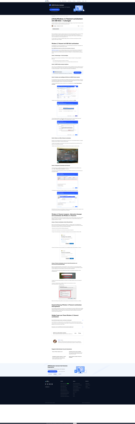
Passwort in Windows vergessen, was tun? (57, 351)
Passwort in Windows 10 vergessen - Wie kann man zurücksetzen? (75, 357)
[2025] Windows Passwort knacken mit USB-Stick (75, 351)
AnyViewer (87, 386)
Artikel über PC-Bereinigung (76, 390)
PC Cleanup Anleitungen (75, 386)
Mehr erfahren (70, 423)
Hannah (59, 340)
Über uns (74, 396)
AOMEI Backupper (87, 383)
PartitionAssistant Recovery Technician (65, 393)
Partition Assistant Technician (64, 389)
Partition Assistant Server (63, 386)
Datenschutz (83, 402)
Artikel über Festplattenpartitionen (77, 387)
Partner (74, 393)
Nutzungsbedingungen (87, 402)
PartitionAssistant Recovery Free (64, 390)
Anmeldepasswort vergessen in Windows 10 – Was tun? (59, 356)
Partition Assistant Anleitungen (76, 383)
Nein (80, 333)
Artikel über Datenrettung (76, 389)
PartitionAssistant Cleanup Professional (65, 396)
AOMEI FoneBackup (88, 387)
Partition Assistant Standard (64, 383)
